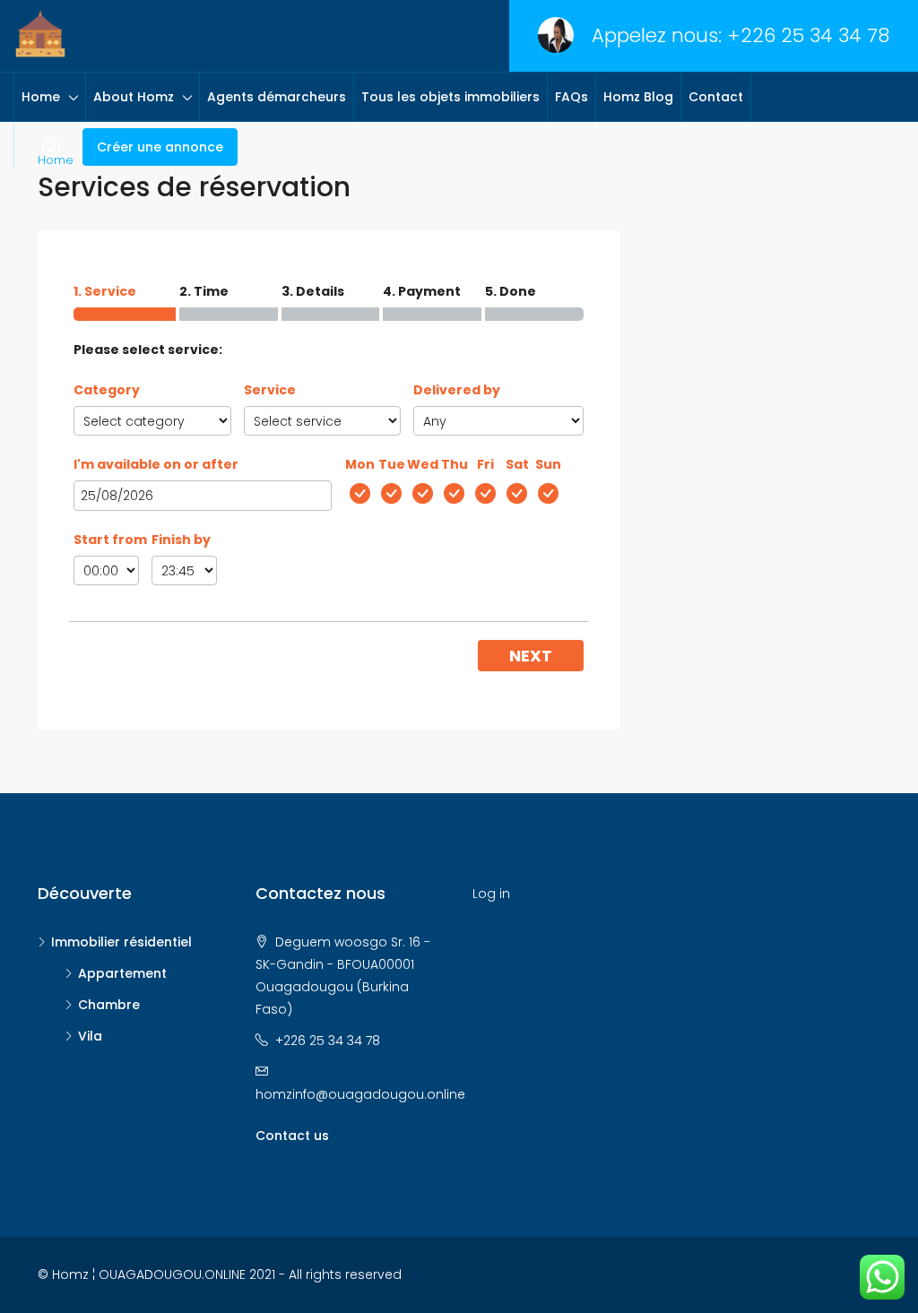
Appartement (122, 973)
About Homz (133, 97)
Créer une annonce (160, 147)
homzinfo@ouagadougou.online (360, 1094)
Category (107, 390)
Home (41, 97)
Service (270, 390)
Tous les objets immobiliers (450, 97)
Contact (715, 97)
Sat (517, 464)
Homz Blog (638, 97)
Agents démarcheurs (276, 97)
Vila (90, 1036)
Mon (360, 464)
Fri (485, 464)
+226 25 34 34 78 (808, 35)
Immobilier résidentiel (121, 942)
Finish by (181, 540)
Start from (110, 540)
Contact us (292, 1136)
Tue (391, 464)
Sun (548, 464)
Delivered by (456, 390)
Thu (454, 464)
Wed (422, 464)
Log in (491, 894)
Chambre (109, 1005)
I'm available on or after (156, 464)
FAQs (571, 97)
